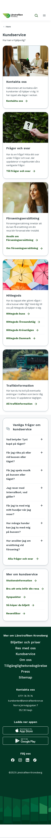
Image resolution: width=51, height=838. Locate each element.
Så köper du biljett (20, 605)
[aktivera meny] (44, 15)
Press (25, 671)
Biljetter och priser (25, 642)
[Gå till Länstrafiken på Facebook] (14, 759)
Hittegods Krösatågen (22, 330)
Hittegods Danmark (21, 338)
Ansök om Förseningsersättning (22, 238)
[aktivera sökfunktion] (35, 15)
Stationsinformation (21, 581)
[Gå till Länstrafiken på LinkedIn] (29, 759)
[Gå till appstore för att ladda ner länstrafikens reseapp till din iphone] (25, 730)
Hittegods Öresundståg (23, 322)
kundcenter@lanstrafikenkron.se (25, 700)
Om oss (26, 660)
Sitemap (25, 677)
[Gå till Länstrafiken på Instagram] (21, 759)
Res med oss (25, 648)
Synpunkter (16, 597)
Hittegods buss (18, 314)
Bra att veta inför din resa (25, 589)
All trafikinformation (22, 404)
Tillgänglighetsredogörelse (25, 666)
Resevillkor (16, 614)
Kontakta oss (17, 101)
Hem (7, 26)
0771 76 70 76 (25, 695)
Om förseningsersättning (24, 248)
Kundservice (25, 654)
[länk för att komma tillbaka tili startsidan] (13, 15)
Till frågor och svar (21, 171)
